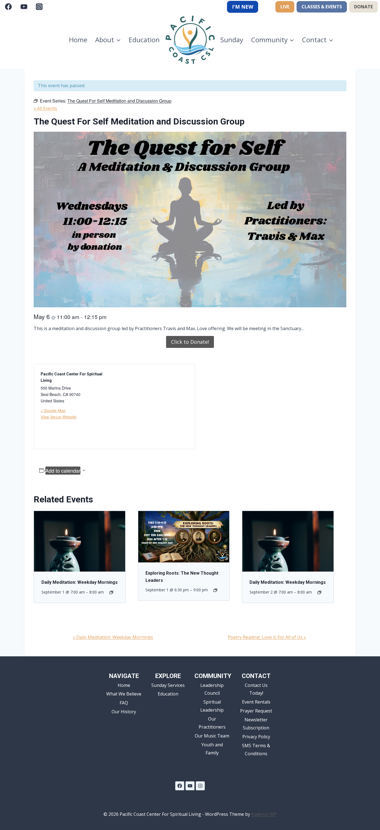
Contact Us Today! (256, 689)
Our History (124, 712)
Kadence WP (264, 814)
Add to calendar (62, 470)
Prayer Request (256, 711)
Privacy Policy (256, 737)
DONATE (363, 7)
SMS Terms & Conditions (256, 749)
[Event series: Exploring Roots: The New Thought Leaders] (215, 590)
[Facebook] (8, 6)
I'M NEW (242, 6)
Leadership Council (212, 689)
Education (144, 39)
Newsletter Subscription (256, 724)
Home (78, 39)
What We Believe (123, 694)
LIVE (284, 7)
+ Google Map (53, 410)
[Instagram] (39, 6)
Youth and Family (212, 749)
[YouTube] (24, 6)
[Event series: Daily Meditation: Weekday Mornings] (111, 592)
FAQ (124, 703)
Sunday (231, 39)
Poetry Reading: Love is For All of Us (267, 637)
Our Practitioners (212, 723)
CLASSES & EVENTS (322, 7)
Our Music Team (212, 736)
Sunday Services (168, 685)
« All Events (45, 108)
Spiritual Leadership (212, 706)
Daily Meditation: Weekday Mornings (79, 582)
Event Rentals (256, 702)
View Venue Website (59, 417)
